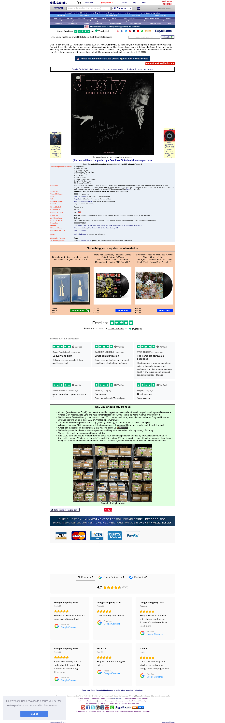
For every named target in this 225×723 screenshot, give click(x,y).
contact (124, 2)
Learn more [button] (50, 705)
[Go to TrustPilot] (83, 32)
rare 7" (104, 18)
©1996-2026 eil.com (83, 711)
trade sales (98, 23)
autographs (146, 21)
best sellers (136, 15)
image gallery (117, 698)
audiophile (72, 21)
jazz (98, 21)
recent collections (131, 701)
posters (168, 18)
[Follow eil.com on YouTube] (107, 708)
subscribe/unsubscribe (130, 703)
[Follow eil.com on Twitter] (93, 708)
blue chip (57, 18)
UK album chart (111, 15)
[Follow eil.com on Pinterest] (83, 708)
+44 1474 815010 (84, 240)
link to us (85, 698)
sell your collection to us (88, 701)
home (79, 698)
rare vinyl (81, 18)
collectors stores (115, 23)
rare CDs (70, 18)
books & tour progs (152, 18)
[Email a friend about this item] (65, 510)
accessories (95, 698)
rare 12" (115, 18)
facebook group (155, 23)
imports (59, 21)
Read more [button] (145, 626)
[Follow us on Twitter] (126, 32)
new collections (135, 23)
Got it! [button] (34, 714)
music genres (143, 698)
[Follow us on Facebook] (122, 32)
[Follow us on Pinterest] (118, 32)
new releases (61, 15)
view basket (89, 2)
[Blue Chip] (112, 525)
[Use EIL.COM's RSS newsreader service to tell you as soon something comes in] (138, 707)
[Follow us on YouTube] (138, 32)
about (144, 2)
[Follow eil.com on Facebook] (88, 708)
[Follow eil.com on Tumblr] (102, 708)
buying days (73, 23)
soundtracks (87, 21)
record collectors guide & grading (110, 701)
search (103, 698)
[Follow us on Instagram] (130, 32)
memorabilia (162, 21)
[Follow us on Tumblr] (134, 32)
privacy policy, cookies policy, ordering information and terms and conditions (121, 711)
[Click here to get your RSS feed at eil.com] (148, 31)
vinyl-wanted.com (92, 703)
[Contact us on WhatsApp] (142, 32)
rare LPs (94, 18)
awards (117, 21)
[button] (157, 535)
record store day (160, 15)
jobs (169, 23)
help (134, 2)
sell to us (59, 23)
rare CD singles (129, 18)
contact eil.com (114, 703)
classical (107, 21)
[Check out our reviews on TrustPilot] (122, 428)
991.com (104, 703)
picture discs (130, 21)
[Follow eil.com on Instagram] (98, 708)
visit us (86, 23)
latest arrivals (84, 15)
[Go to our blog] (163, 31)
